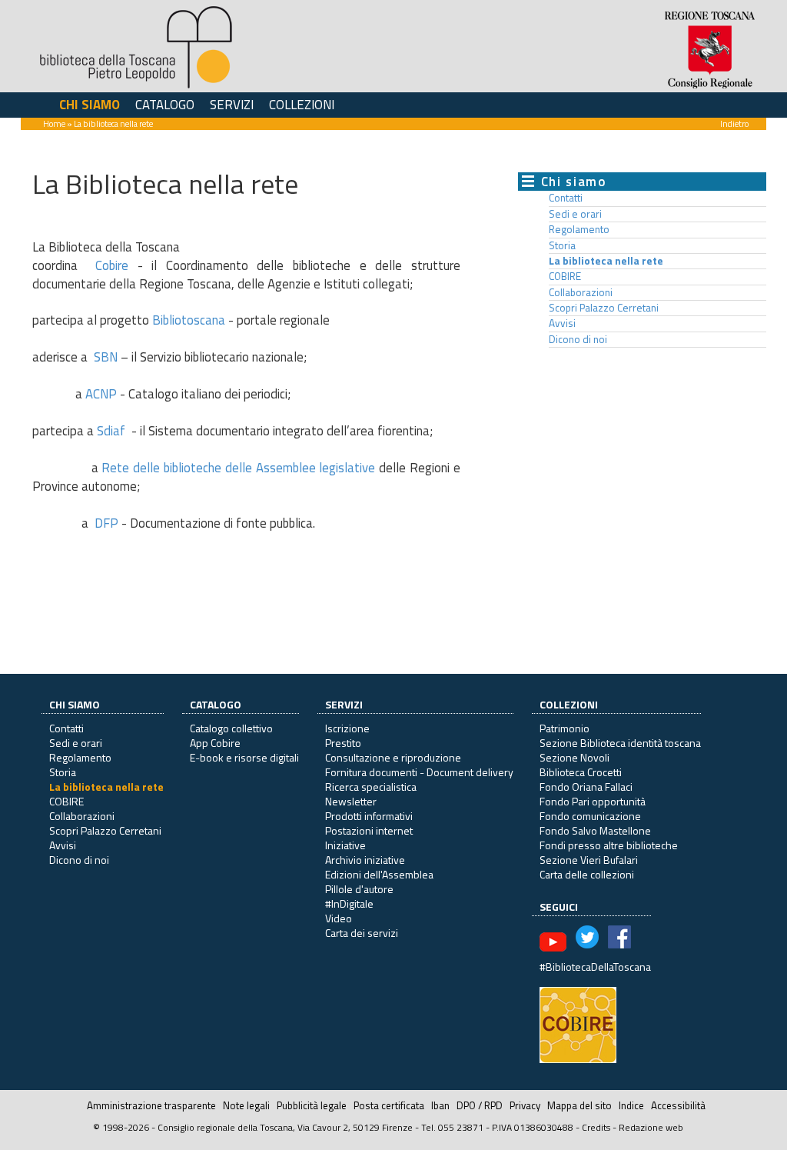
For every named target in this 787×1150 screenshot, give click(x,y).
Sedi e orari (575, 214)
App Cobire (215, 743)
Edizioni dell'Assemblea (379, 874)
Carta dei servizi (361, 933)
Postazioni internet (369, 830)
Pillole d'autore (359, 889)
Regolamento (579, 229)
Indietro (734, 123)
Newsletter (351, 801)
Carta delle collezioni (587, 874)
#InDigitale (349, 903)
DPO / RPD (480, 1105)
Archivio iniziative (365, 860)
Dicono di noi (578, 339)
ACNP (101, 394)
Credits (596, 1127)
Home (54, 123)
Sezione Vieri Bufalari (589, 860)
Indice (631, 1105)
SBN (106, 357)
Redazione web (651, 1127)
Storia (562, 245)
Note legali (246, 1105)
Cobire (111, 265)
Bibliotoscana (188, 320)
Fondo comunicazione (590, 816)
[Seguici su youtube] (553, 940)
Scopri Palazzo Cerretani (604, 307)
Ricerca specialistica (371, 786)
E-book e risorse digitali (244, 757)
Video (338, 918)
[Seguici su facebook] (619, 940)
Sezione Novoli (574, 757)
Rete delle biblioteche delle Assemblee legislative (238, 468)
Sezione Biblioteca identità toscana (620, 743)
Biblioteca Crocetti (581, 772)
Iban (440, 1105)
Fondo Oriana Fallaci (586, 786)
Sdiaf (111, 431)
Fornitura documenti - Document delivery (419, 772)
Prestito (343, 743)
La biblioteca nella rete (606, 260)
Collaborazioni (581, 292)
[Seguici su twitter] (587, 940)
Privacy (525, 1105)
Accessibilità (678, 1105)
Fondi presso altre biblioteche (609, 845)
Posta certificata (389, 1105)
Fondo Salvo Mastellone (595, 830)
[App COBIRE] (578, 1023)
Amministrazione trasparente (151, 1105)
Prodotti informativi (369, 816)
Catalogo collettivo (231, 728)
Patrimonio (564, 728)
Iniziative (345, 845)
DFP (104, 523)
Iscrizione (347, 728)
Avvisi (562, 323)
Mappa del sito (579, 1105)
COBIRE (565, 276)
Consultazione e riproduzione (393, 757)
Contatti (566, 197)
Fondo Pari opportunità (593, 801)
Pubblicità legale (312, 1105)
